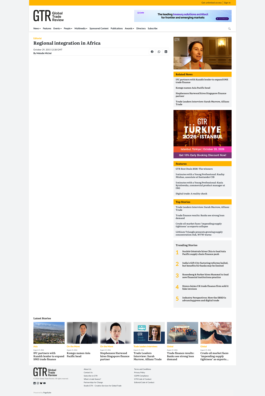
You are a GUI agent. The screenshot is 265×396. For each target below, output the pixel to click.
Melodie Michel (43, 53)
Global (170, 346)
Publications (117, 28)
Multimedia (80, 28)
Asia (35, 346)
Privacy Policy (139, 373)
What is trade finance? (92, 379)
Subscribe (152, 28)
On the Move (73, 346)
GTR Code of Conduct (142, 379)
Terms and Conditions (142, 369)
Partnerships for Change (93, 382)
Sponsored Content (99, 28)
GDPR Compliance (141, 376)
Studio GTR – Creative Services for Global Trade (102, 386)
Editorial (37, 38)
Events (56, 28)
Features (47, 28)
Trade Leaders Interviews (145, 346)
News (36, 28)
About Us (87, 369)
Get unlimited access (212, 3)
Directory (141, 28)
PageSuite (47, 393)
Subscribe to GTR (90, 376)
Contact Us (88, 373)
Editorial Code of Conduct (144, 382)
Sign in (227, 3)
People (67, 28)
